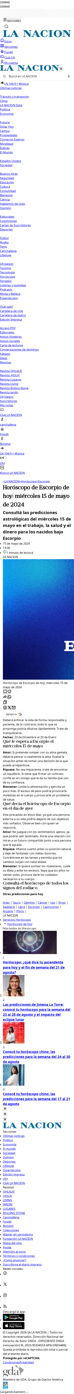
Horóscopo (7, 277)
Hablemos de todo (12, 204)
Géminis (29, 903)
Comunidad (8, 191)
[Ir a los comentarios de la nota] (9, 691)
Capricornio (51, 907)
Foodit (8, 52)
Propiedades (8, 135)
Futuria (5, 122)
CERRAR (5, 2)
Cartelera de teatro (13, 315)
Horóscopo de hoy (19, 924)
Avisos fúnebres (11, 337)
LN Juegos (6, 264)
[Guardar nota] (5, 691)
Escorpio (43, 481)
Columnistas (8, 221)
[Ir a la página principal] (37, 36)
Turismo (5, 268)
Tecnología (7, 272)
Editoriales (7, 217)
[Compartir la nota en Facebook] (5, 707)
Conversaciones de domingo (19, 350)
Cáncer (42, 903)
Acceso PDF (8, 328)
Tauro (17, 903)
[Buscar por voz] (68, 76)
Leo (52, 903)
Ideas (3, 358)
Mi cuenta (11, 63)
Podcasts (6, 290)
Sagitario (9, 907)
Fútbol (4, 238)
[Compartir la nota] (5, 697)
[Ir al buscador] (6, 26)
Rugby (4, 242)
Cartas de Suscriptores (15, 225)
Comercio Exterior (12, 139)
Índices (5, 148)
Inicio (8, 41)
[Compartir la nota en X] (9, 707)
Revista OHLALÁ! (11, 371)
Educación (7, 182)
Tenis (3, 247)
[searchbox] (35, 76)
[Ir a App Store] (13, 1328)
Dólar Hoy (7, 127)
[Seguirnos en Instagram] (5, 1296)
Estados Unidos (10, 161)
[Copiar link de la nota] (5, 702)
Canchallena (8, 251)
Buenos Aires (9, 174)
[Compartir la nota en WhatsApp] (9, 697)
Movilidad (6, 144)
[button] (37, 270)
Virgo (62, 903)
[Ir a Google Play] (13, 1320)
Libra (21, 907)
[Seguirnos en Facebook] (5, 1274)
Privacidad (27, 1362)
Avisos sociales (10, 341)
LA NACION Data (11, 105)
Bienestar (6, 195)
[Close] (5, 1108)
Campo (5, 131)
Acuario (8, 911)
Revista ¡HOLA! (10, 375)
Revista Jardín (9, 392)
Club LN (9, 57)
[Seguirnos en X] (5, 1285)
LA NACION (11, 481)
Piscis (20, 911)
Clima (4, 101)
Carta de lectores (11, 345)
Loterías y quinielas (13, 285)
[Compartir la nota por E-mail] (13, 707)
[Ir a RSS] (5, 1307)
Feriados (6, 281)
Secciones (11, 47)
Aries (6, 903)
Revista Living (9, 384)
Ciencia (5, 199)
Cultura (5, 187)
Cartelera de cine (11, 311)
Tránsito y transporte (14, 97)
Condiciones (11, 1362)
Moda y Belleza (10, 294)
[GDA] (13, 1375)
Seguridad (7, 178)
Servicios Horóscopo (17, 920)
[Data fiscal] (5, 1388)
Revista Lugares (10, 380)
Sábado (5, 354)
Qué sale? (6, 307)
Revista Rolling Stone (14, 388)
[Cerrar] (61, 69)
